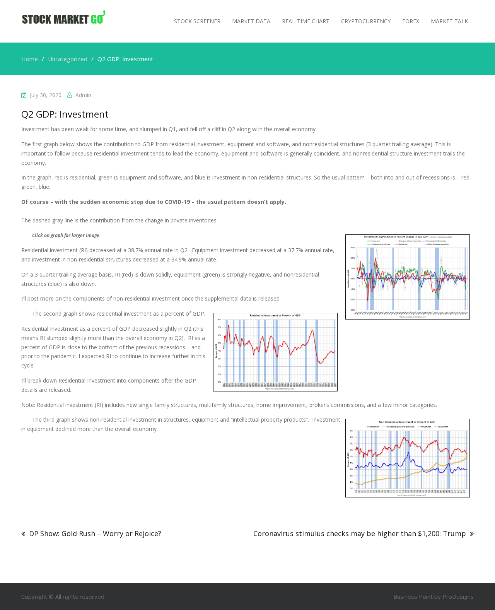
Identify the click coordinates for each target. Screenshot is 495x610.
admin (83, 95)
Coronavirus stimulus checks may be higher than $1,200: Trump (359, 533)
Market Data (251, 21)
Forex (410, 21)
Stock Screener (197, 21)
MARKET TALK (449, 21)
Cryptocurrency (366, 21)
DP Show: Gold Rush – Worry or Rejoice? (95, 533)
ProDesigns (458, 596)
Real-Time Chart (305, 21)
